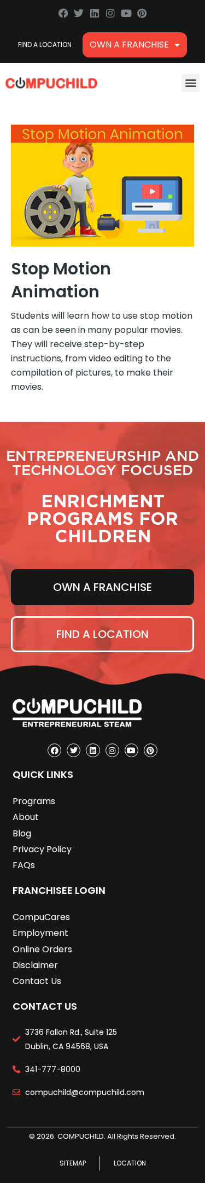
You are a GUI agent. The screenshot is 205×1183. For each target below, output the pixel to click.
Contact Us (37, 981)
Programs (34, 801)
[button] (190, 83)
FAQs (24, 865)
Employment (40, 933)
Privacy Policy (42, 849)
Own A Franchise (129, 44)
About (26, 817)
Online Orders (42, 949)
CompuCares (41, 917)
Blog (22, 833)
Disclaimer (35, 965)
